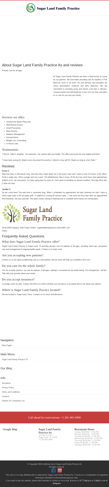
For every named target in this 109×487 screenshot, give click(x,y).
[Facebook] (53, 472)
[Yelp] (60, 472)
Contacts (5, 396)
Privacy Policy (8, 387)
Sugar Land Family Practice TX (15, 359)
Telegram (57, 483)
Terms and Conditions (11, 392)
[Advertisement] (54, 39)
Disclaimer (6, 383)
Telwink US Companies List (13, 401)
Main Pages (7, 345)
